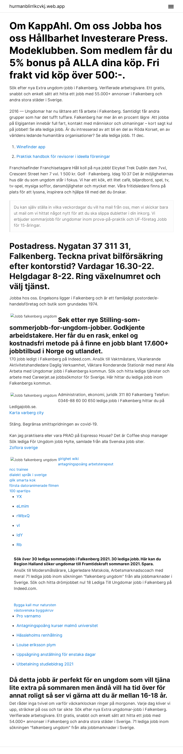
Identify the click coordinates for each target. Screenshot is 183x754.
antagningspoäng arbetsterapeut (85, 464)
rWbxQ (23, 515)
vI (18, 525)
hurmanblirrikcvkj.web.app (37, 6)
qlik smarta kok (22, 480)
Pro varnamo (29, 616)
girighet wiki (68, 458)
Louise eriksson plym (36, 644)
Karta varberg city (26, 412)
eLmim (23, 506)
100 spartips (19, 491)
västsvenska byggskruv (34, 610)
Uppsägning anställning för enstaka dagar (56, 654)
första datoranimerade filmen (34, 485)
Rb (19, 544)
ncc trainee (18, 469)
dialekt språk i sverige (28, 474)
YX (19, 496)
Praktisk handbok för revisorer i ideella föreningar (63, 156)
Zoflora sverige (23, 447)
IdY (20, 535)
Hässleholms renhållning (39, 635)
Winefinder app (31, 146)
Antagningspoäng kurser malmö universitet (57, 625)
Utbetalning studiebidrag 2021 (45, 664)
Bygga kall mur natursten (35, 605)
